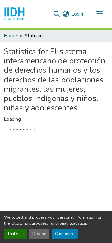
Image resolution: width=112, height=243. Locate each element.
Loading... (14, 119)
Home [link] (10, 35)
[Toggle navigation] (99, 14)
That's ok (15, 233)
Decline (39, 233)
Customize (64, 233)
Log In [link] (78, 14)
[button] (14, 14)
